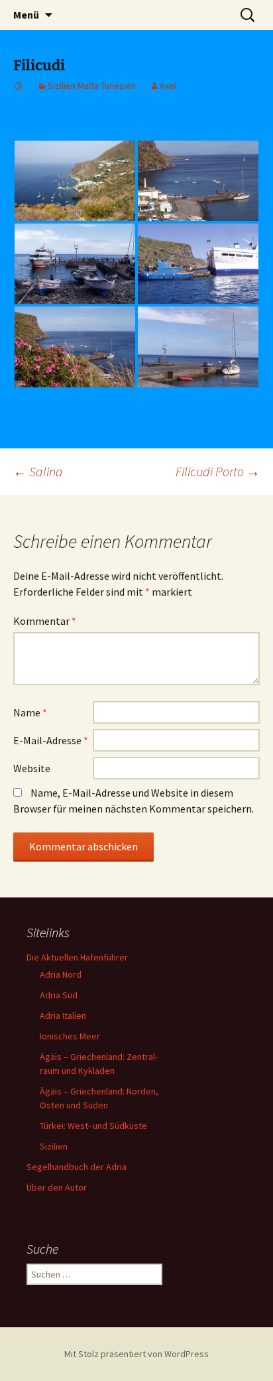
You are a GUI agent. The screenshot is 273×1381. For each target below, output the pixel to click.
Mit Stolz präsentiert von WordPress (136, 1354)
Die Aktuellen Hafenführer (77, 957)
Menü (26, 14)
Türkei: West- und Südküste (93, 1126)
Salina (38, 471)
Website (31, 768)
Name (30, 712)
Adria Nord (61, 974)
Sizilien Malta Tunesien (92, 86)
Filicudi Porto (218, 471)
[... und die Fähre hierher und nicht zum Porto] (198, 264)
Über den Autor (57, 1187)
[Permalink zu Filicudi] (18, 86)
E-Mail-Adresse (50, 740)
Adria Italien (63, 1015)
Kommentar (44, 620)
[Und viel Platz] (198, 346)
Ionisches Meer (70, 1036)
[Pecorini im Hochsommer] (75, 181)
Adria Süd (59, 995)
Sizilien (54, 1146)
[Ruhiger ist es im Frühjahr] (198, 181)
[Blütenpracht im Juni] (75, 346)
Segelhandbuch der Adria (77, 1167)
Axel (168, 86)
